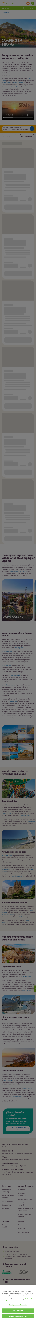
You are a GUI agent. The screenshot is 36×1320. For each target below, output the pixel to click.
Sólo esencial (18, 1310)
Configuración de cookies (18, 1305)
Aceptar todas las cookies (18, 1316)
